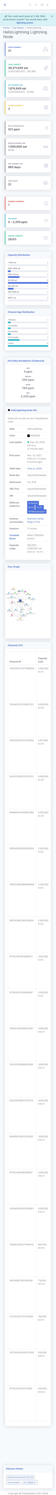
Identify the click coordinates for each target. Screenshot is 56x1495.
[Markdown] (42, 5)
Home (6, 27)
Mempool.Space (37, 511)
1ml (31, 507)
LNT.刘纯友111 (29, 1482)
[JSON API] (36, 5)
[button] (30, 5)
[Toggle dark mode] (48, 5)
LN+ (40, 507)
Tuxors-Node (13, 1482)
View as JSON (34, 468)
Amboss (34, 503)
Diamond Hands (35, 518)
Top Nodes (18, 27)
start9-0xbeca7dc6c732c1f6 (20, 1477)
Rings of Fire (33, 522)
